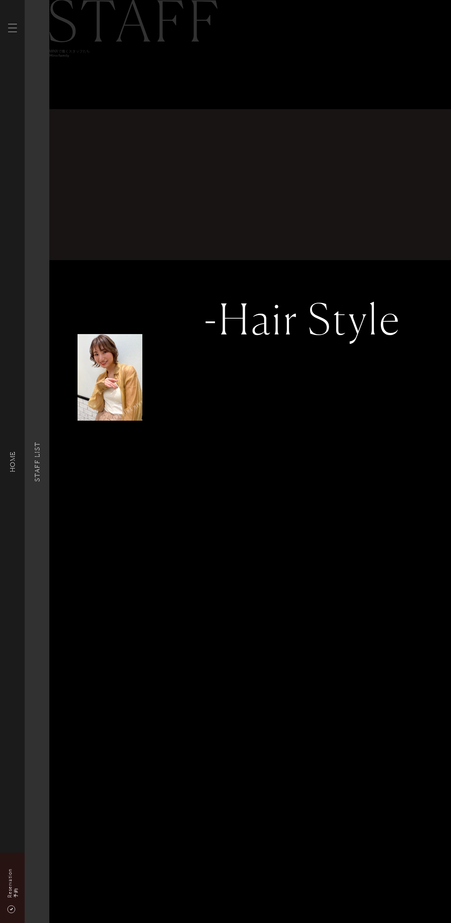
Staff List (37, 461)
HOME (12, 461)
